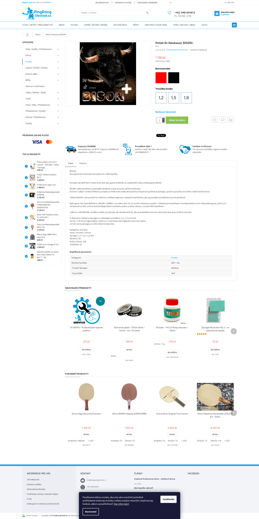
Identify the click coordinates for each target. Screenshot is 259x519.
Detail (129, 350)
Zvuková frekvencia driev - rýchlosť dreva (154, 479)
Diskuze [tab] (82, 163)
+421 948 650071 (92, 487)
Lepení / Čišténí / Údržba (37, 67)
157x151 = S (202, 440)
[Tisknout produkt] (215, 120)
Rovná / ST (130, 440)
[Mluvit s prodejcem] (223, 120)
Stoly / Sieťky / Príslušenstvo (39, 49)
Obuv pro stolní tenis (35, 86)
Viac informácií (121, 504)
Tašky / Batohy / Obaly (36, 92)
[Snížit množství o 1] (163, 121)
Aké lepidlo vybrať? (143, 488)
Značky (29, 123)
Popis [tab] (70, 163)
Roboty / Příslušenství (36, 117)
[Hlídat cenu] (231, 120)
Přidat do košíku (177, 120)
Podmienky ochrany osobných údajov (42, 494)
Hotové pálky (31, 74)
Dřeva (28, 55)
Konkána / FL (116, 440)
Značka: (198, 50)
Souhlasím (168, 499)
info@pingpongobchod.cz (96, 480)
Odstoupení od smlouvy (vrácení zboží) (43, 503)
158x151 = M (215, 440)
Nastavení (90, 511)
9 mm (113, 356)
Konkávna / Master (76, 440)
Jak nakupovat (102, 2)
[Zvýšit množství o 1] (163, 119)
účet (49, 2)
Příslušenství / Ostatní (36, 111)
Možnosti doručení (165, 112)
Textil (28, 98)
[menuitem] (37, 25)
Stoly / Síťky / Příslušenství (38, 105)
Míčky (28, 80)
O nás (29, 499)
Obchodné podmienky (147, 2)
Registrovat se (28, 2)
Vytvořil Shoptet (32, 515)
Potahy (29, 61)
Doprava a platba (123, 2)
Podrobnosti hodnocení (177, 49)
